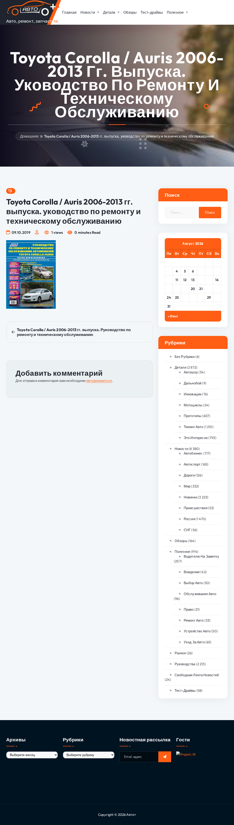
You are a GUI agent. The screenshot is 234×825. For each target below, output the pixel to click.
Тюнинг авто (193, 427)
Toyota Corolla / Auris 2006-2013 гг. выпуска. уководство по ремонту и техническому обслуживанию (129, 136)
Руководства (185, 664)
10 (169, 280)
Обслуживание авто (200, 594)
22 (209, 289)
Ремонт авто (194, 620)
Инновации (192, 394)
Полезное (175, 12)
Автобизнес (193, 453)
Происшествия (195, 508)
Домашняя (29, 136)
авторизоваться (99, 380)
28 (201, 297)
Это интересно (196, 438)
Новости (87, 12)
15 (209, 280)
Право (189, 609)
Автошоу (191, 372)
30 (217, 297)
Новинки (190, 497)
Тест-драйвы (152, 12)
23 (217, 289)
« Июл (173, 316)
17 (169, 289)
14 (201, 280)
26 (185, 297)
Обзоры (130, 12)
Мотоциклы (193, 405)
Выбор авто (193, 583)
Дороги (189, 475)
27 (193, 297)
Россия (189, 519)
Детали (109, 12)
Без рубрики (184, 356)
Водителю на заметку (201, 556)
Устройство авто (197, 631)
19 (185, 289)
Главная (69, 12)
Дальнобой (192, 383)
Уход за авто (194, 642)
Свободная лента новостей (197, 675)
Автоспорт (192, 464)
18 (177, 289)
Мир (187, 486)
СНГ (187, 530)
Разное (180, 653)
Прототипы (192, 416)
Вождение (192, 572)
